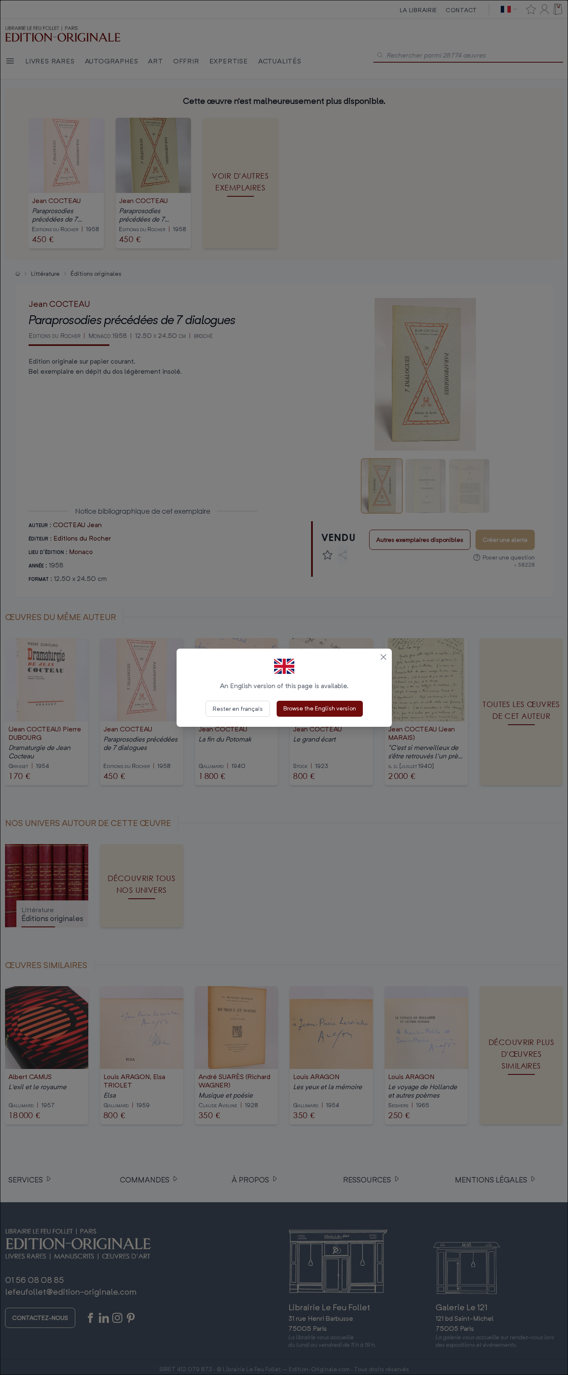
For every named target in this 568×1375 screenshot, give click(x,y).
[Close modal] (383, 657)
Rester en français (238, 708)
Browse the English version (319, 708)
